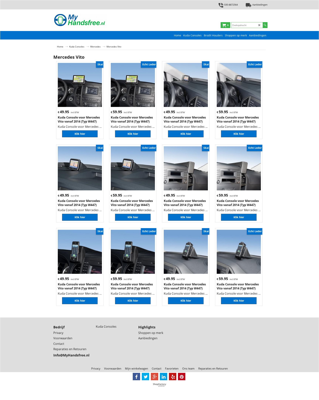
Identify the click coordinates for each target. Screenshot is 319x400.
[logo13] (79, 21)
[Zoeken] (265, 25)
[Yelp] (172, 376)
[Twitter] (145, 376)
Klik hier (80, 133)
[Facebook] (136, 376)
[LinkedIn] (163, 376)
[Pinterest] (181, 376)
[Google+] (154, 376)
